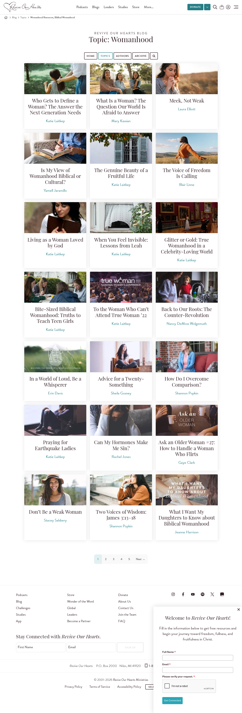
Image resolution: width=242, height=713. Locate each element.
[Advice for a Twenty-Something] (121, 356)
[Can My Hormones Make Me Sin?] (121, 420)
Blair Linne (186, 184)
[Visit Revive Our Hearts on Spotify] (202, 594)
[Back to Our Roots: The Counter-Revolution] (187, 287)
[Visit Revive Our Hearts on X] (212, 594)
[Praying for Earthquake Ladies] (55, 420)
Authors (122, 56)
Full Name (169, 652)
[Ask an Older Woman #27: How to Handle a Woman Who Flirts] (187, 420)
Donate (195, 7)
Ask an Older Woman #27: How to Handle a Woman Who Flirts (187, 448)
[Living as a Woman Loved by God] (55, 217)
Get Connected (172, 700)
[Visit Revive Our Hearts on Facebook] (183, 594)
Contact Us (125, 608)
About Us (124, 601)
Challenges (23, 608)
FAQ (121, 621)
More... (148, 7)
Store (135, 7)
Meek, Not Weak (186, 101)
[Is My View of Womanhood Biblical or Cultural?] (55, 148)
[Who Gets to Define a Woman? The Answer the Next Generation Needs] (55, 78)
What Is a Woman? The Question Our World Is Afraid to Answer (121, 107)
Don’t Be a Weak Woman (55, 512)
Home (91, 56)
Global (71, 608)
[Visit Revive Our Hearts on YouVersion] (222, 594)
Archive (141, 56)
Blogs (95, 7)
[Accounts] (227, 7)
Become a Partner (79, 621)
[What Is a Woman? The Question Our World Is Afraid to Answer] (121, 78)
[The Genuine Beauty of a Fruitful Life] (121, 148)
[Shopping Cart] (222, 7)
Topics (23, 17)
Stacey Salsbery (55, 520)
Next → (140, 559)
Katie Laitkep (55, 121)
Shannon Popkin (186, 393)
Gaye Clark (186, 462)
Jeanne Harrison (186, 532)
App (18, 621)
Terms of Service (99, 686)
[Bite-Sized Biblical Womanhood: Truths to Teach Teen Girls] (55, 287)
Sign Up (130, 647)
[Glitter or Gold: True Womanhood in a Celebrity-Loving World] (187, 217)
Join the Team (127, 614)
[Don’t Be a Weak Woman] (55, 489)
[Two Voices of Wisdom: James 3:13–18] (121, 489)
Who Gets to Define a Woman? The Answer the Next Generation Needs (55, 107)
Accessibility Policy (129, 686)
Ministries (130, 679)
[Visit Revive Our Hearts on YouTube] (193, 594)
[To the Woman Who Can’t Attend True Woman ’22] (121, 287)
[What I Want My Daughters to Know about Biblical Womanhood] (187, 489)
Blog (14, 17)
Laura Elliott (186, 109)
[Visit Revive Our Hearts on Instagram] (173, 594)
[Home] (6, 17)
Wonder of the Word (80, 601)
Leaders (109, 7)
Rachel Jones (121, 457)
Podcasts (82, 7)
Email (72, 647)
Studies (123, 7)
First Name (25, 647)
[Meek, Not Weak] (187, 78)
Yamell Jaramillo (55, 190)
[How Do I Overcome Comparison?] (187, 356)
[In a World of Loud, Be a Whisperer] (55, 356)
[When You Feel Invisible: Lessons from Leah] (121, 217)
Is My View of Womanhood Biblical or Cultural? (55, 176)
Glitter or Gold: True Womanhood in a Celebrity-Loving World (187, 246)
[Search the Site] (215, 7)
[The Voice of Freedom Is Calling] (187, 148)
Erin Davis (55, 393)
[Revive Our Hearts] (23, 7)
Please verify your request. (178, 676)
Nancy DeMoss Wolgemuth (187, 323)
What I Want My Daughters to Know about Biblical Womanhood (187, 518)
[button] (235, 7)
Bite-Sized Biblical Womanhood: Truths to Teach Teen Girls (55, 315)
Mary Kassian (121, 121)
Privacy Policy (73, 686)
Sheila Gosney (121, 393)
